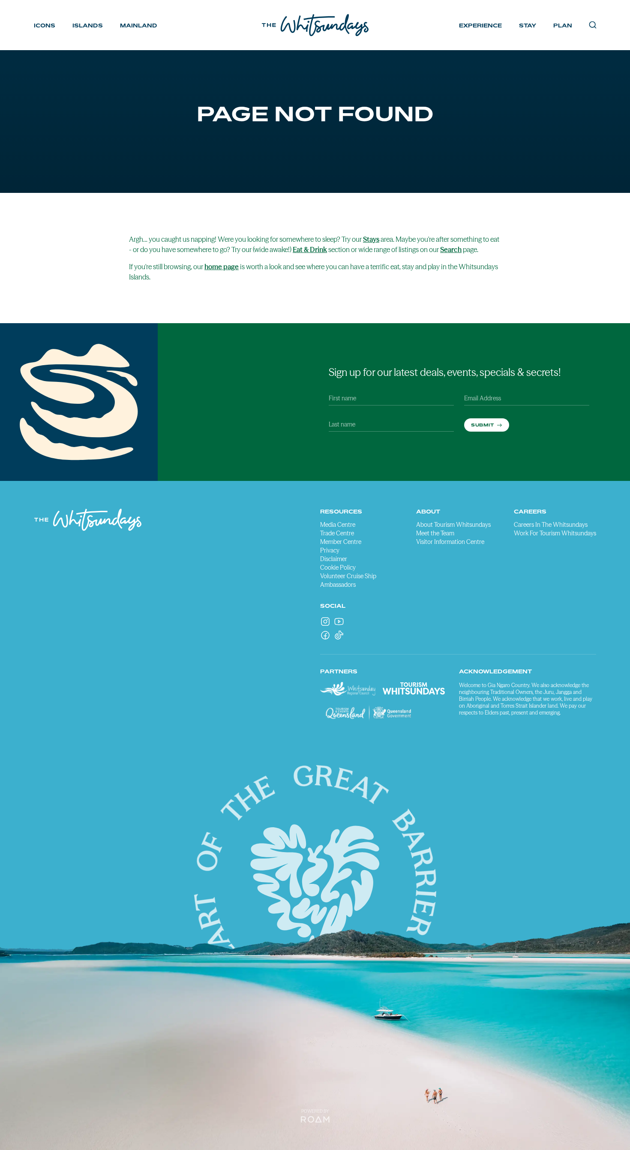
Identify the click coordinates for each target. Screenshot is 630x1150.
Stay (527, 25)
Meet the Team (435, 533)
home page (221, 266)
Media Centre (337, 524)
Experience (480, 25)
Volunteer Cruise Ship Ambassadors (348, 580)
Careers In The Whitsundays (551, 524)
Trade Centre (337, 533)
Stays (371, 239)
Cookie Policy (338, 567)
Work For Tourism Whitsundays (555, 533)
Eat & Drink (310, 249)
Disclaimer (333, 559)
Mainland (138, 25)
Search (451, 249)
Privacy (329, 550)
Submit (483, 424)
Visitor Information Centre (450, 542)
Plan (562, 25)
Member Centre (340, 542)
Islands (87, 25)
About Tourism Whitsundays (453, 524)
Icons (44, 25)
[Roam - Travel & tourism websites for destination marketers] (315, 1119)
